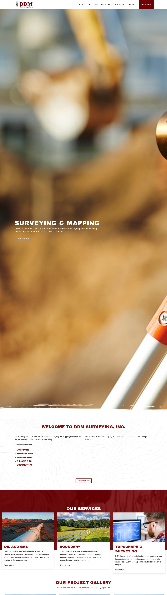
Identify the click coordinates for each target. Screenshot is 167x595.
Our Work (119, 4)
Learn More (23, 239)
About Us (93, 4)
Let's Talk (146, 4)
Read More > (9, 565)
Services (106, 4)
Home (82, 4)
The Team (132, 4)
